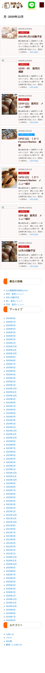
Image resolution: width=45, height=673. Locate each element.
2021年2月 (11, 550)
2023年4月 (11, 459)
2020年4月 (11, 585)
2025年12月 (11, 346)
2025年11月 (11, 350)
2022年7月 (11, 490)
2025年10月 (11, 353)
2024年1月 (11, 427)
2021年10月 (11, 522)
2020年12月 (11, 557)
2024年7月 (11, 406)
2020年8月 (11, 571)
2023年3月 (11, 462)
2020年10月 (11, 564)
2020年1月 (11, 596)
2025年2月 (11, 382)
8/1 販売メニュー (14, 301)
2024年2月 (11, 424)
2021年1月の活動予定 (30, 36)
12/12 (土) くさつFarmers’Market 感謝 (29, 142)
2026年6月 (11, 325)
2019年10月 (11, 606)
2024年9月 (11, 399)
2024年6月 (11, 410)
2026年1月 (11, 343)
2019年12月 (11, 599)
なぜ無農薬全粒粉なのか (17, 290)
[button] (42, 5)
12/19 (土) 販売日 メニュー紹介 (30, 105)
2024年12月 (11, 389)
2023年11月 (11, 434)
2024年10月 (11, 396)
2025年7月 (11, 364)
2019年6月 (11, 620)
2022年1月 (11, 511)
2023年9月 (11, 441)
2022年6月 (11, 494)
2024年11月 (11, 392)
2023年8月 (11, 445)
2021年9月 (11, 525)
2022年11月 (11, 476)
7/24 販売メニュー (15, 304)
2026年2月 (11, 339)
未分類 (9, 641)
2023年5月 (11, 455)
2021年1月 (11, 554)
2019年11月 (11, 603)
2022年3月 (11, 504)
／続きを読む (33, 52)
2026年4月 (11, 332)
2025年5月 (11, 371)
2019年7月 (11, 617)
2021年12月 (11, 515)
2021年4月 (11, 543)
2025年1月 (11, 385)
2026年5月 (11, 329)
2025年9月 (11, 357)
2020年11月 (11, 561)
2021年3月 (11, 546)
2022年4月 (11, 501)
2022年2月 (11, 508)
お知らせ (23, 32)
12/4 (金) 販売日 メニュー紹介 (30, 217)
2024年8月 (11, 403)
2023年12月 (11, 431)
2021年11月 (11, 518)
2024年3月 (11, 420)
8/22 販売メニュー (15, 294)
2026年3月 (11, 336)
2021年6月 (11, 536)
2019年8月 (11, 613)
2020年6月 (11, 578)
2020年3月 (11, 589)
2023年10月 (11, 438)
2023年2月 (11, 466)
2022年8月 (11, 487)
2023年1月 (11, 469)
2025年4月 (11, 374)
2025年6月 (11, 367)
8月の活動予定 (12, 297)
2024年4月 (11, 417)
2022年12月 (11, 473)
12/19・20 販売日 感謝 (30, 70)
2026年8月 (11, 318)
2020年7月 (11, 575)
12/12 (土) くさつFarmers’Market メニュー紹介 (29, 180)
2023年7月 (11, 448)
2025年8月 (11, 360)
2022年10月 (11, 480)
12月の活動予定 (26, 250)
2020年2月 (11, 592)
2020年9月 (11, 568)
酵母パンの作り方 (14, 645)
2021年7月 (11, 532)
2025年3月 (11, 378)
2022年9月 (11, 483)
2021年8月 (11, 529)
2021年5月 (11, 539)
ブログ (9, 638)
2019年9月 (11, 610)
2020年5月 (11, 582)
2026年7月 (11, 322)
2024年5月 (11, 413)
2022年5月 (11, 497)
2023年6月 (11, 452)
